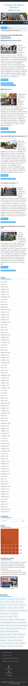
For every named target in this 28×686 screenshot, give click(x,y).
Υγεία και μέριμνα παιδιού (6, 643)
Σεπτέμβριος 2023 (5, 342)
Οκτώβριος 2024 (5, 319)
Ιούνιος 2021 (4, 393)
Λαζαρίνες (2, 628)
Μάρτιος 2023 (4, 350)
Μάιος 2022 (4, 367)
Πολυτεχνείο (20, 637)
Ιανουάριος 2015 (5, 489)
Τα (4, 588)
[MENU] (26, 22)
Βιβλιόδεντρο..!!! (6, 89)
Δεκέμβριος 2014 (5, 491)
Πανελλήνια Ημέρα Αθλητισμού (11, 631)
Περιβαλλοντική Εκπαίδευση (18, 634)
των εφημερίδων (11, 588)
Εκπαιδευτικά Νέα (8, 558)
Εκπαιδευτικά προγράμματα (13, 610)
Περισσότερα (4, 79)
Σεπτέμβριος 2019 (5, 436)
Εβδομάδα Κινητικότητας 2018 (11, 40)
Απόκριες (16, 604)
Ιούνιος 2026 (4, 281)
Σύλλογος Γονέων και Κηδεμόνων (15, 640)
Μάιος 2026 (4, 284)
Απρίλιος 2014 (4, 504)
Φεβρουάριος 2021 (5, 403)
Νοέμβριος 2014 (5, 494)
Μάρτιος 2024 (4, 332)
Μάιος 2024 (4, 327)
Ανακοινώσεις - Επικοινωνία (6, 604)
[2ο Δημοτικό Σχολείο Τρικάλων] (14, 20)
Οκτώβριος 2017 (5, 466)
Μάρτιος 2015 (4, 484)
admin (14, 43)
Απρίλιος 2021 (4, 398)
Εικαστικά (21, 607)
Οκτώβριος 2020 (5, 410)
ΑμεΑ (22, 601)
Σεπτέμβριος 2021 (5, 388)
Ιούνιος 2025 (4, 299)
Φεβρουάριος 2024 (5, 334)
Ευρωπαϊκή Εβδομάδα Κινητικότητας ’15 (14, 136)
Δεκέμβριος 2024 (5, 314)
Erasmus (23, 599)
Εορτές (15, 616)
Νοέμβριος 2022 (5, 357)
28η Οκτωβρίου (10, 599)
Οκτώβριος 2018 (5, 448)
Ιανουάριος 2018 (5, 461)
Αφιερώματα (22, 604)
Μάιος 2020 (4, 415)
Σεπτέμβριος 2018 (5, 451)
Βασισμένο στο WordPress (8, 682)
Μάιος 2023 (4, 347)
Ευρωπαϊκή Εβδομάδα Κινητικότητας (8, 85)
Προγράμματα (3, 640)
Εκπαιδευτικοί (24, 610)
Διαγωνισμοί (9, 607)
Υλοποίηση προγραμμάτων (19, 643)
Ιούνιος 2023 (4, 345)
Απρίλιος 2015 (4, 481)
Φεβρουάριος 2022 (5, 375)
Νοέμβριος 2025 (5, 292)
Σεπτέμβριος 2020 (5, 413)
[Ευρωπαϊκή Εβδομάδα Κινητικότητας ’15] (9, 141)
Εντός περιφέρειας (14, 613)
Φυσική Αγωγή (11, 646)
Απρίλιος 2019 (4, 441)
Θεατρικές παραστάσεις (5, 625)
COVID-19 (18, 599)
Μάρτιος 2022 (4, 372)
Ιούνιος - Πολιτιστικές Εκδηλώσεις (19, 625)
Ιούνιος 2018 (4, 453)
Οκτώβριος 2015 (5, 471)
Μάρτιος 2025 (4, 307)
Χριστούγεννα (19, 646)
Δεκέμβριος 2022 (5, 355)
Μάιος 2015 (4, 478)
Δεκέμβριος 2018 (5, 446)
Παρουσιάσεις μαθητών (5, 634)
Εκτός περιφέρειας (4, 613)
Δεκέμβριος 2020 (5, 405)
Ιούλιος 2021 (4, 390)
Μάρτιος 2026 (4, 286)
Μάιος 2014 (4, 501)
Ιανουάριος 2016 (5, 468)
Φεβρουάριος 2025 (5, 309)
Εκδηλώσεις (3, 610)
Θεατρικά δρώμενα (22, 622)
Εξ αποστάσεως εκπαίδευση (6, 616)
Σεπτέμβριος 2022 (5, 362)
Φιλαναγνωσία (3, 646)
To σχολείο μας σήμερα (9, 601)
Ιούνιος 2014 (4, 499)
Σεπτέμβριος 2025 (5, 297)
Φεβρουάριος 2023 (5, 352)
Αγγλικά (18, 601)
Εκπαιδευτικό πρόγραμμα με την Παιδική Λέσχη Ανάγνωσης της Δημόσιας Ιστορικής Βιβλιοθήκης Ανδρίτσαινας (13, 567)
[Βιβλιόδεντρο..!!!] (9, 94)
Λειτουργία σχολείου (11, 628)
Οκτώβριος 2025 (5, 294)
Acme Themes (16, 683)
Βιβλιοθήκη (2, 607)
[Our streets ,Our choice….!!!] (9, 188)
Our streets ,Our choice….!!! (9, 183)
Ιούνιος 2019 (4, 438)
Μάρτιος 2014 (4, 506)
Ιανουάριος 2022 (5, 377)
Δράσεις (16, 607)
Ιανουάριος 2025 (5, 312)
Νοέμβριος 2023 (5, 337)
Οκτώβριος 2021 (5, 385)
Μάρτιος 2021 (4, 400)
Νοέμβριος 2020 (5, 408)
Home (1, 601)
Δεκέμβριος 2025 (5, 289)
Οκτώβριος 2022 (5, 360)
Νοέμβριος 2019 (5, 430)
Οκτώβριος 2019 (5, 433)
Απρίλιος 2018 (4, 456)
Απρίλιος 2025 (4, 304)
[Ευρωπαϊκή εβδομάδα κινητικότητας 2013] (9, 232)
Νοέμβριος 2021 (5, 382)
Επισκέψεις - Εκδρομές (20, 619)
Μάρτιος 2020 (4, 420)
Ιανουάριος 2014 (5, 511)
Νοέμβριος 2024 (5, 317)
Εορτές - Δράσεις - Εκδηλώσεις (7, 83)
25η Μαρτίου (3, 599)
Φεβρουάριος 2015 (5, 486)
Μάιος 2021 (4, 395)
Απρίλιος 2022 (4, 370)
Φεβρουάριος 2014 (5, 509)
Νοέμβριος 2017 (5, 463)
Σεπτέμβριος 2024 (5, 322)
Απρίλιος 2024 (4, 329)
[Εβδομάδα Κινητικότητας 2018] (9, 45)
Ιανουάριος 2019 (5, 443)
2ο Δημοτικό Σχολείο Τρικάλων (14, 6)
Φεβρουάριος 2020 (5, 423)
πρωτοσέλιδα (7, 588)
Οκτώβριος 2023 (5, 340)
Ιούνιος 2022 (4, 365)
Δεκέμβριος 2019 (5, 428)
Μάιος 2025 (4, 302)
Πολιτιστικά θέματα (12, 637)
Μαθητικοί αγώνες (21, 628)
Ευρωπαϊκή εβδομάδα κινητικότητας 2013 (13, 227)
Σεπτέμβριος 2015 (5, 473)
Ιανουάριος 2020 (5, 425)
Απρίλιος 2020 (4, 418)
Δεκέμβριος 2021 (5, 380)
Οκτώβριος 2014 (5, 496)
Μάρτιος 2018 (4, 458)
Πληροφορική (3, 637)
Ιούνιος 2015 (4, 476)
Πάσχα (1, 631)
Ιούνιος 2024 (4, 324)
